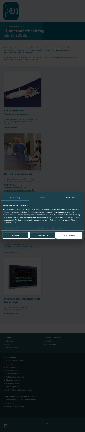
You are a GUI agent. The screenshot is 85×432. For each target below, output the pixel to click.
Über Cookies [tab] (70, 198)
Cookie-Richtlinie (17, 228)
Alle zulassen (69, 235)
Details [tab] (42, 198)
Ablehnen (15, 235)
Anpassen (41, 235)
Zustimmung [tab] (15, 198)
